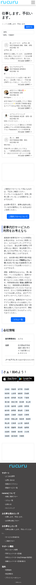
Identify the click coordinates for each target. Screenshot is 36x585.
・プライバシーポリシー (12, 578)
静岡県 (13, 410)
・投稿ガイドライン (11, 484)
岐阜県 (7, 410)
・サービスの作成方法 (11, 537)
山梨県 (20, 406)
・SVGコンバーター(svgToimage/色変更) (18, 557)
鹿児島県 (14, 436)
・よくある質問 (9, 476)
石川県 (7, 406)
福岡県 (26, 427)
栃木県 (7, 398)
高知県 (20, 427)
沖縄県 (21, 436)
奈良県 (7, 419)
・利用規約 (8, 570)
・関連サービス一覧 (11, 488)
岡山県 (7, 423)
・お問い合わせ (9, 480)
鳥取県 (21, 419)
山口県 (20, 423)
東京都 (7, 402)
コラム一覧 (18, 319)
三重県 (26, 410)
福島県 (20, 393)
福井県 (13, 406)
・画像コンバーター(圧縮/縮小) (14, 561)
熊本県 (20, 432)
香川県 (7, 427)
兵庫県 (26, 415)
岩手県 (20, 389)
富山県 (28, 402)
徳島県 (26, 423)
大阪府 (20, 415)
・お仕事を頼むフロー (11, 521)
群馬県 (13, 398)
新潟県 (21, 402)
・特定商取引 (8, 574)
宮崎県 (7, 436)
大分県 (26, 432)
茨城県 (26, 393)
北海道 (7, 389)
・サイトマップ (9, 508)
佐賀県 (7, 432)
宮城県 (26, 389)
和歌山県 (14, 419)
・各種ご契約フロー (11, 496)
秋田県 (7, 393)
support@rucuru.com (26, 360)
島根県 (28, 419)
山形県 (13, 393)
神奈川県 (14, 402)
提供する (29, 27)
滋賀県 (7, 415)
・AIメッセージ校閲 (11, 550)
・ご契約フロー (9, 541)
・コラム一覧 (8, 500)
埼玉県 (20, 398)
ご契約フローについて (18, 216)
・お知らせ (8, 504)
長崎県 (13, 432)
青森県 (13, 389)
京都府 (13, 415)
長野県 (26, 406)
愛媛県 (13, 427)
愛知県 (20, 410)
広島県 (13, 423)
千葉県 (26, 398)
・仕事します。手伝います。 (14, 517)
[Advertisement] (18, 172)
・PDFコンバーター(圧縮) (13, 553)
